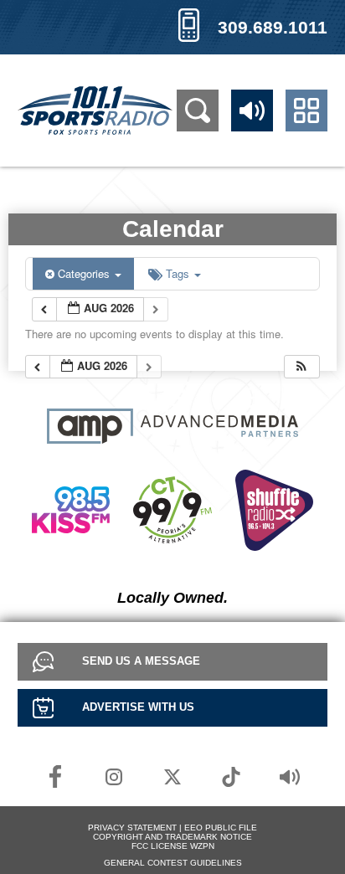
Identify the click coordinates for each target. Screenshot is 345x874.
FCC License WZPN (172, 846)
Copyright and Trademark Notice (172, 836)
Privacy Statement (132, 827)
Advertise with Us (138, 707)
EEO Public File (220, 827)
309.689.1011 (272, 27)
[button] (301, 367)
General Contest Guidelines (173, 862)
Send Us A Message (141, 661)
